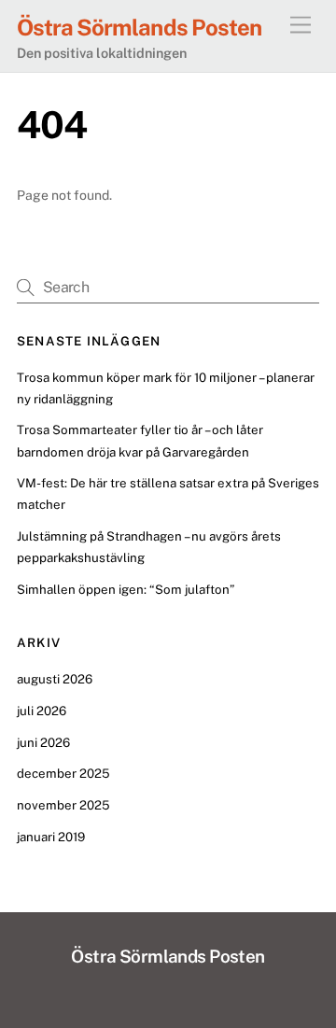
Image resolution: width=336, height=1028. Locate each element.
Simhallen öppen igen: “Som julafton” (125, 589)
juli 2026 (41, 710)
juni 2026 (43, 742)
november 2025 (63, 804)
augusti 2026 (54, 678)
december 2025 (63, 773)
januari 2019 (51, 836)
